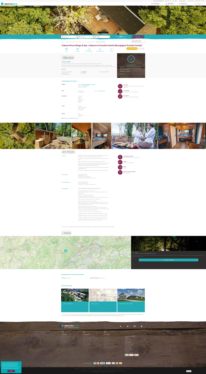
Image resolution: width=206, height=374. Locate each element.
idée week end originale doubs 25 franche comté (89, 314)
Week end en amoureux (108, 342)
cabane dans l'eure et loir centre (75, 314)
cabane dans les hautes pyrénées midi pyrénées (105, 314)
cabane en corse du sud (80, 226)
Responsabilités (99, 368)
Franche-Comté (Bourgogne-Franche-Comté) (147, 253)
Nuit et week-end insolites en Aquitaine (68, 336)
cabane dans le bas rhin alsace (131, 314)
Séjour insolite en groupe (129, 345)
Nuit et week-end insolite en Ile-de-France (69, 342)
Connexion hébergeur (128, 348)
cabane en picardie (73, 226)
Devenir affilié (106, 368)
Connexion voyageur (119, 368)
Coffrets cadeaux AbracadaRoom (109, 348)
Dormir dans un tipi (86, 345)
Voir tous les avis (123, 73)
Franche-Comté (106, 336)
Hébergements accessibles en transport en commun (112, 346)
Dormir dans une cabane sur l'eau (88, 337)
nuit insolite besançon (95, 226)
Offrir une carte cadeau (133, 48)
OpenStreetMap (125, 268)
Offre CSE (126, 340)
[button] (203, 0)
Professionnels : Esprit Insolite (130, 336)
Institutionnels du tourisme (129, 343)
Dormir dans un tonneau (87, 343)
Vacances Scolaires (128, 346)
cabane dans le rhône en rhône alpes (100, 315)
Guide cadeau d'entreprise (108, 347)
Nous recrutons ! (127, 351)
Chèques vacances (128, 341)
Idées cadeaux (106, 345)
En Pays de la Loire (65, 341)
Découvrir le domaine (168, 260)
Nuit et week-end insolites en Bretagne (68, 337)
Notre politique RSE (128, 342)
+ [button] (1, 237)
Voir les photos (103, 32)
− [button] (1, 239)
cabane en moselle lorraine (88, 315)
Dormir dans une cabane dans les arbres (89, 336)
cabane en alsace (111, 226)
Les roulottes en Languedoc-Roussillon (110, 340)
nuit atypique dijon (88, 226)
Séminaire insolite (128, 347)
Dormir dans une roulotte (87, 341)
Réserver (138, 37)
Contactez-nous (129, 368)
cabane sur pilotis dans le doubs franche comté (76, 315)
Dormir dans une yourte (87, 342)
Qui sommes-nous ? (77, 368)
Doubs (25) (137, 253)
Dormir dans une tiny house (87, 340)
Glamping (105, 337)
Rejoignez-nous (112, 368)
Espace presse (84, 368)
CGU (94, 368)
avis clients (112, 371)
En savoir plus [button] (15, 368)
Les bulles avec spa (107, 341)
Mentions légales (90, 368)
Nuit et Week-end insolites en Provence (68, 340)
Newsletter (127, 337)
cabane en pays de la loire (103, 226)
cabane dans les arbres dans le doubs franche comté (115, 315)
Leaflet (121, 268)
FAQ (124, 368)
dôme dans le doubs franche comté (120, 314)
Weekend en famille (107, 343)
